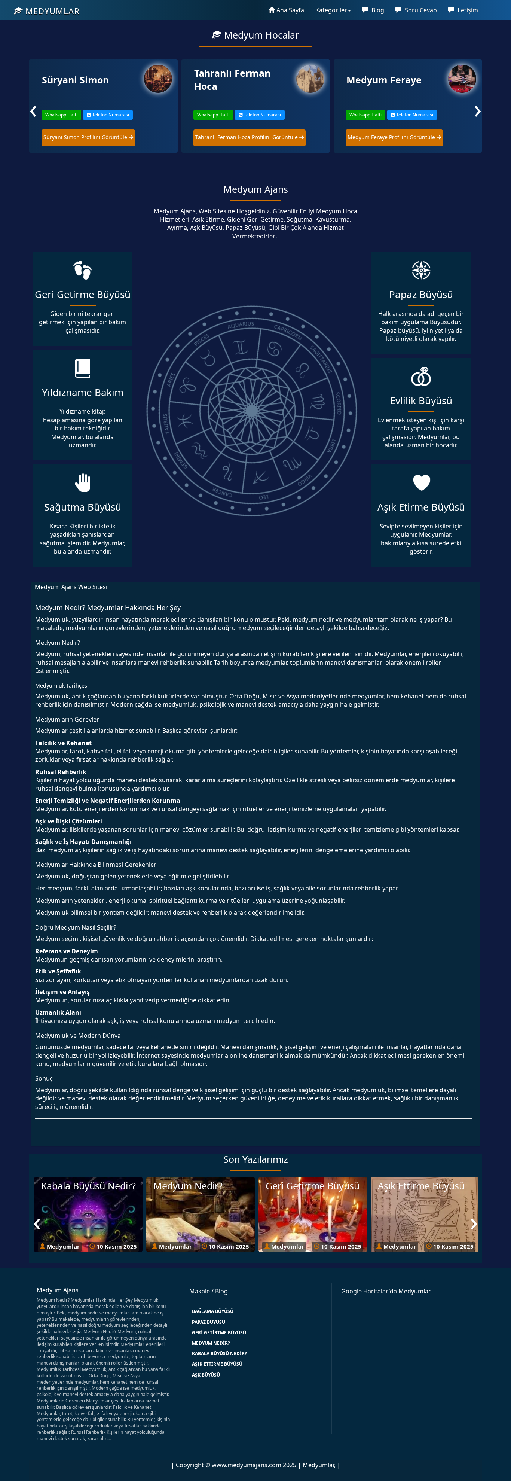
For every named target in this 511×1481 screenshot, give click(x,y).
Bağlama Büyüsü (212, 1311)
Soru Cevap (420, 10)
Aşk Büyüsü (206, 1375)
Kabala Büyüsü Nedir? (219, 1353)
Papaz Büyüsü (208, 1322)
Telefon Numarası (110, 115)
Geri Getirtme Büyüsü (219, 1332)
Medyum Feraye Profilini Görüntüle (239, 137)
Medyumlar (51, 10)
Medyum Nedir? (211, 1343)
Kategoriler (331, 10)
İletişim (467, 10)
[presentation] (33, 108)
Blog (377, 10)
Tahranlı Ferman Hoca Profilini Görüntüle (95, 137)
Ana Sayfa (290, 10)
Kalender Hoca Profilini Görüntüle (390, 137)
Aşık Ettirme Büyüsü (217, 1364)
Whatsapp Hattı (61, 115)
